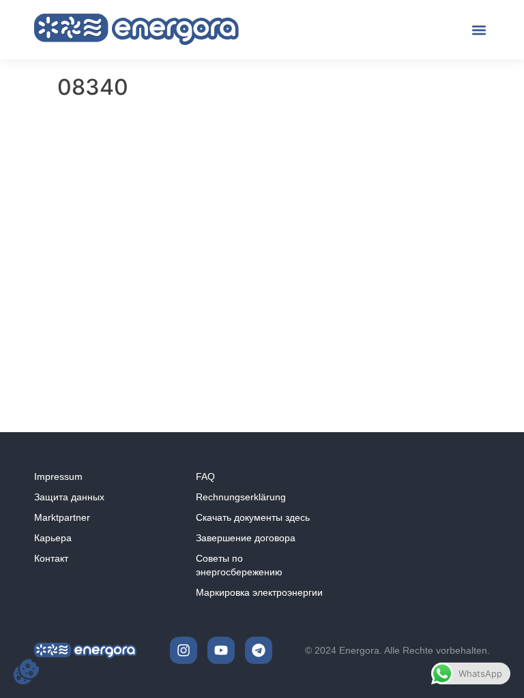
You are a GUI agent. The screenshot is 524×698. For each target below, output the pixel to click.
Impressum (58, 476)
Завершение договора (245, 537)
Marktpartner (62, 517)
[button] (478, 29)
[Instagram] (183, 650)
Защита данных (69, 496)
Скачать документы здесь (253, 517)
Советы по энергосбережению (239, 565)
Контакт (51, 558)
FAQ (205, 476)
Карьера (53, 537)
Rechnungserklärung (241, 496)
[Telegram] (258, 650)
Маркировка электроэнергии (259, 592)
